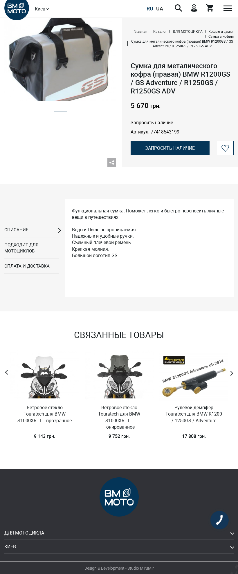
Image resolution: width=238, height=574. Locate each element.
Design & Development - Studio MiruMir (119, 568)
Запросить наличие (170, 148)
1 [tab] (60, 109)
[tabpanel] (60, 59)
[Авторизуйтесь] (225, 148)
